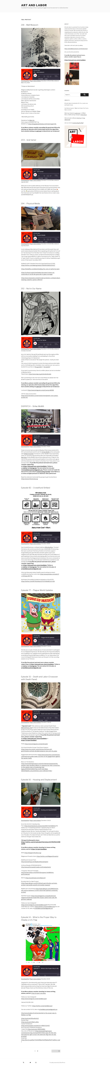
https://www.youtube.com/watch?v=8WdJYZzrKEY (35, 1025)
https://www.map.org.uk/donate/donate (40, 374)
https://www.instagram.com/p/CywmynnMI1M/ (41, 390)
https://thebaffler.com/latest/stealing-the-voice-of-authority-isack (40, 269)
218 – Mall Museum (29, 25)
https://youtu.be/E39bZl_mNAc (30, 1022)
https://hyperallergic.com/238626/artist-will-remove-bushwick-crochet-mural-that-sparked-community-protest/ (40, 890)
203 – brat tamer (28, 140)
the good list (38, 367)
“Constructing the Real (43, 471)
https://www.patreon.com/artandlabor (75, 60)
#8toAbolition (49, 547)
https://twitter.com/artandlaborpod (45, 906)
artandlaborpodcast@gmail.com (43, 908)
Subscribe (40, 79)
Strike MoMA (46, 452)
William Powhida (28, 453)
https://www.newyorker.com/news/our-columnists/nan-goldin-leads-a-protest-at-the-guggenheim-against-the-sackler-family (40, 756)
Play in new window (35, 81)
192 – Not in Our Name (31, 288)
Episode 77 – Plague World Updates (37, 590)
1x (47, 76)
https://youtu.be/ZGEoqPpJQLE (30, 1018)
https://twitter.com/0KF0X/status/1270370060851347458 (38, 581)
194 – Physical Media (30, 203)
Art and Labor (34, 5)
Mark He (31, 120)
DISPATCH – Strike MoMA (32, 406)
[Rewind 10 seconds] (45, 76)
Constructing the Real (77, 123)
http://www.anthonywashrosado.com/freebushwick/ (36, 867)
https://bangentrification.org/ (32, 852)
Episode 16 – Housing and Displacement (39, 779)
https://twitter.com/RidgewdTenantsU (47, 856)
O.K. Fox (79, 118)
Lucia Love (77, 113)
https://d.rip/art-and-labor (38, 993)
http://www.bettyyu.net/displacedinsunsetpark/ (34, 861)
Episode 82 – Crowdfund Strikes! (35, 488)
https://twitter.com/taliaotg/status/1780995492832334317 (38, 265)
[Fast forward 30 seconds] (52, 76)
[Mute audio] (40, 76)
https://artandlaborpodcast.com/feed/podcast (76, 48)
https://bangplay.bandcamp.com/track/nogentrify (42, 124)
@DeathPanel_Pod (26, 727)
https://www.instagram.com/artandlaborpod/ (34, 904)
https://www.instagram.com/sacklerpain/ (36, 744)
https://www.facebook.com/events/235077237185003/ (40, 826)
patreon (38, 131)
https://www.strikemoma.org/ (29, 479)
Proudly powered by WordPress (57, 1062)
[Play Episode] (35, 814)
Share (46, 79)
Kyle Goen (24, 457)
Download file (25, 81)
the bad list (47, 367)
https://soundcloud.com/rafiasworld (35, 878)
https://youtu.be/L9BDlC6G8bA (36, 1029)
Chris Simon (84, 114)
